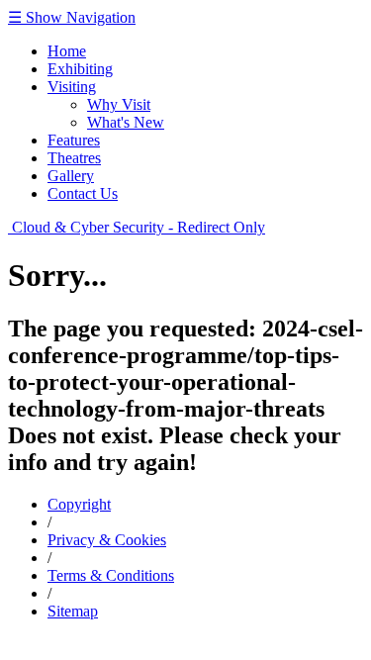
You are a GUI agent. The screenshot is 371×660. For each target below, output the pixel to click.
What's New (125, 122)
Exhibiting (80, 68)
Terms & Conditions (110, 575)
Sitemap (72, 611)
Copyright (79, 504)
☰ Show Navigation (72, 17)
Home (66, 51)
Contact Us (82, 193)
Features (73, 140)
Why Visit (118, 104)
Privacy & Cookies (106, 539)
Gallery (70, 175)
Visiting (71, 86)
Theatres (74, 157)
